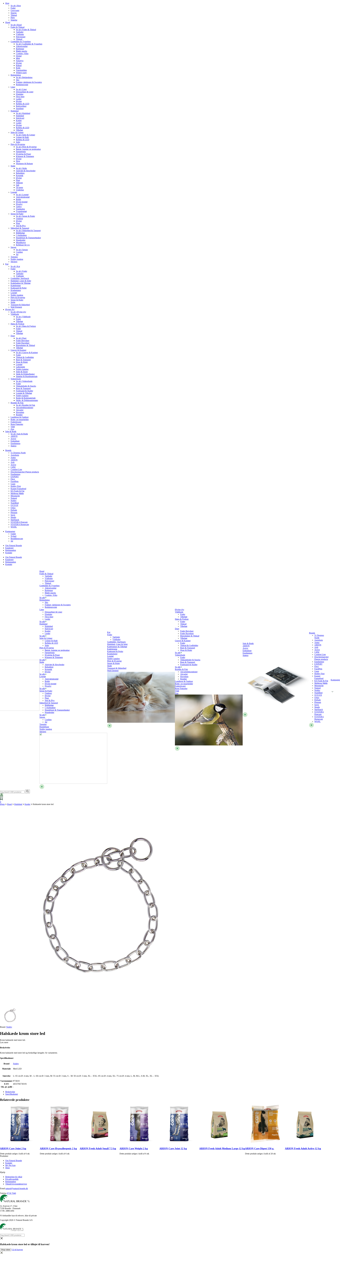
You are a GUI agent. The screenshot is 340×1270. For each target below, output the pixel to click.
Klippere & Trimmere (25, 156)
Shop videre (5, 1250)
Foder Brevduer (22, 340)
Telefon (3, 1193)
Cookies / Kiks (22, 53)
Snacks (14, 13)
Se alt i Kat (15, 266)
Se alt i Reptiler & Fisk (25, 405)
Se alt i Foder (21, 271)
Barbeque (20, 49)
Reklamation (10, 550)
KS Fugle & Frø (17, 491)
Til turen (19, 187)
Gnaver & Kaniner (18, 350)
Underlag (20, 190)
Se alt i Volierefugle (24, 381)
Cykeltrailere (21, 235)
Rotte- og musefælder (20, 419)
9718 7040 (11, 1193)
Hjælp (2, 1172)
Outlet (13, 534)
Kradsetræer (16, 290)
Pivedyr (19, 204)
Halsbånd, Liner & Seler (21, 281)
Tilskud (14, 15)
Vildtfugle (15, 314)
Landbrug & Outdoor (20, 417)
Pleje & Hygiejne (18, 144)
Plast (18, 180)
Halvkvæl (20, 118)
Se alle (42, 597)
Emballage (15, 441)
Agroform (15, 455)
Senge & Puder (17, 214)
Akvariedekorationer (24, 407)
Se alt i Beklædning (24, 77)
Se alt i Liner (21, 89)
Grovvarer (15, 10)
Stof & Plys (21, 226)
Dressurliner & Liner (24, 92)
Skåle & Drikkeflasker (25, 374)
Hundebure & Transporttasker (28, 238)
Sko (17, 80)
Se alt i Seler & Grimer (25, 135)
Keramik (19, 175)
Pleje (13, 17)
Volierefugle (16, 379)
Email (2, 1188)
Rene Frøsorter (17, 424)
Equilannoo (15, 443)
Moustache (15, 496)
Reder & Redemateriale (26, 398)
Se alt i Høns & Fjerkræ (26, 326)
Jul (17, 254)
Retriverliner (21, 106)
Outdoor (19, 218)
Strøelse (14, 20)
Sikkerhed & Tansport (20, 228)
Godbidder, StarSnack (20, 278)
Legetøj (14, 192)
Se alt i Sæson (22, 250)
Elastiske (19, 94)
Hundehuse (44, 727)
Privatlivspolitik (11, 1179)
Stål (17, 185)
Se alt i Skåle (21, 168)
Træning (14, 257)
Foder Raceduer (22, 343)
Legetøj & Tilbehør (24, 393)
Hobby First (16, 486)
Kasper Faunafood (18, 488)
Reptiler (19, 415)
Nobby (13, 500)
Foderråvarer (16, 422)
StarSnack (15, 520)
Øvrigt (18, 159)
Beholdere (20, 173)
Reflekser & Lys (23, 245)
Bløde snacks (21, 51)
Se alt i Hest (16, 6)
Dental (19, 56)
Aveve (13, 439)
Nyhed (13, 536)
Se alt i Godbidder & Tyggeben (29, 44)
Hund (7, 22)
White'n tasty (21, 73)
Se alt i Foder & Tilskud (26, 29)
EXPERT (15, 477)
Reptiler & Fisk (17, 403)
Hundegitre (20, 240)
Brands (8, 450)
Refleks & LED (22, 104)
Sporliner (20, 108)
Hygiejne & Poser (23, 154)
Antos (13, 457)
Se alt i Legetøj (22, 195)
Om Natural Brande (13, 545)
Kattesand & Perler (19, 288)
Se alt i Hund (16, 25)
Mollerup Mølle (17, 493)
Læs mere (4, 1042)
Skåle (13, 166)
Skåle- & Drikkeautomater (27, 400)
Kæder (19, 120)
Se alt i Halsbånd (23, 113)
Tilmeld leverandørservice (16, 1184)
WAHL (14, 527)
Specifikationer (11, 1094)
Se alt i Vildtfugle (23, 317)
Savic (13, 515)
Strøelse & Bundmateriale (26, 376)
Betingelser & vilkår (13, 1177)
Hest (7, 3)
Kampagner (10, 531)
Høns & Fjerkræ (17, 324)
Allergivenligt (21, 46)
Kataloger (9, 548)
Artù (12, 462)
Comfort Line (16, 469)
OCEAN (14, 505)
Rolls (18, 68)
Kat (6, 264)
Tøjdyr (19, 206)
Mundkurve (21, 242)
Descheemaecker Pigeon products (25, 472)
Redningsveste (22, 84)
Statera (13, 446)
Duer (13, 336)
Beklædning (16, 75)
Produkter (4, 1156)
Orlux (13, 508)
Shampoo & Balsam (24, 163)
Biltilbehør (20, 233)
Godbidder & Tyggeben (21, 41)
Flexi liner (20, 96)
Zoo (12, 429)
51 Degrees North (18, 453)
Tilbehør (19, 130)
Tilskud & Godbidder (25, 357)
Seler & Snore (22, 372)
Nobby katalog (17, 259)
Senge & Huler (17, 300)
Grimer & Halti (22, 137)
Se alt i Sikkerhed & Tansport (28, 230)
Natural (14, 498)
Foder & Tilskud (17, 27)
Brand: (6, 1027)
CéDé (13, 467)
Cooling (19, 252)
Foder (13, 8)
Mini (18, 58)
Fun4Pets (14, 481)
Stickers (14, 261)
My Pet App (10, 1165)
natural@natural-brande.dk (16, 1188)
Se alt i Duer (21, 338)
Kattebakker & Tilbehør (21, 283)
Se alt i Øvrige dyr (18, 312)
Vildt (13, 427)
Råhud (19, 65)
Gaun (13, 484)
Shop (7, 1168)
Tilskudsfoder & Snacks (26, 386)
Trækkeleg (20, 209)
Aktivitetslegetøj (23, 197)
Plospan (14, 512)
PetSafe (14, 510)
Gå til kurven (17, 1249)
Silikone (19, 183)
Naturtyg (19, 61)
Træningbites (21, 70)
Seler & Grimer (17, 132)
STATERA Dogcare (19, 522)
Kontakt (8, 553)
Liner (13, 87)
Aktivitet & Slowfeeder (25, 171)
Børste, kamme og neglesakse (28, 149)
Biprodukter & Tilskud (25, 345)
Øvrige (19, 63)
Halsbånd (15, 111)
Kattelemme (16, 285)
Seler (18, 142)
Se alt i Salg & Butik (19, 434)
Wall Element (16, 307)
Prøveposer (20, 37)
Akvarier (19, 410)
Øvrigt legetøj (21, 202)
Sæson (13, 247)
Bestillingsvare (17, 538)
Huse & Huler (22, 362)
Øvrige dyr (9, 309)
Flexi (13, 479)
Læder (18, 99)
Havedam (20, 412)
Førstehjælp (21, 151)
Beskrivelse (10, 1092)
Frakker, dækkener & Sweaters (29, 82)
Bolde (18, 199)
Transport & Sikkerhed (20, 305)
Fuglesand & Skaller (24, 391)
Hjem (2, 804)
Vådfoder (20, 34)
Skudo (13, 517)
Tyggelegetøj (21, 211)
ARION (14, 436)
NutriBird (15, 503)
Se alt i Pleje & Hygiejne (26, 147)
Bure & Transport (23, 360)
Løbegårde (20, 367)
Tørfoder (19, 32)
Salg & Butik (10, 431)
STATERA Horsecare (20, 524)
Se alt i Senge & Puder (25, 216)
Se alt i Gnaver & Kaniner (27, 352)
